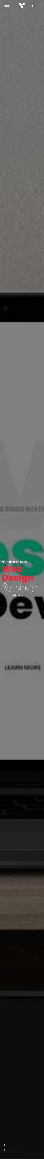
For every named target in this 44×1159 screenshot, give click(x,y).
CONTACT (6, 6)
